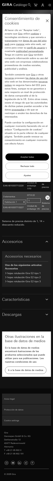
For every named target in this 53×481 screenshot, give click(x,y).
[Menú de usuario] (42, 5)
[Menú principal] (49, 5)
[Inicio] (15, 5)
